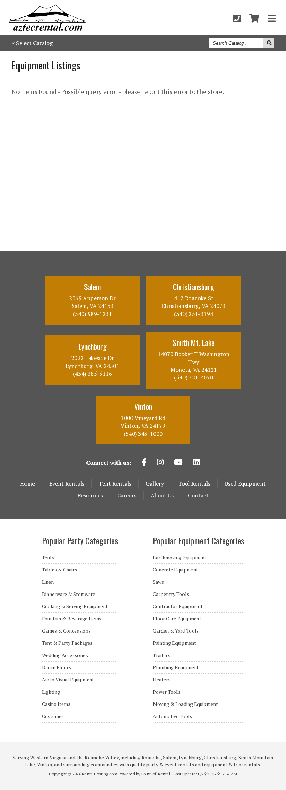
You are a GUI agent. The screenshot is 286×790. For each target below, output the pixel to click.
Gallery (155, 483)
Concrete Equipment (175, 569)
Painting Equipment (174, 643)
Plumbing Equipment (176, 667)
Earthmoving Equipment (179, 557)
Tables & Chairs (59, 569)
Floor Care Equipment (177, 618)
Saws (158, 581)
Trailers (161, 655)
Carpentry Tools (171, 594)
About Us (162, 495)
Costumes (53, 716)
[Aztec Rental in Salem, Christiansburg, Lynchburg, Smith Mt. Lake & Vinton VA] (47, 29)
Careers (126, 495)
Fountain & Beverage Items (71, 618)
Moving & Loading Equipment (185, 704)
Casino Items (56, 704)
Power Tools (166, 691)
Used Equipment (245, 483)
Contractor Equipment (178, 606)
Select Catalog (34, 43)
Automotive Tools (172, 716)
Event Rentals (66, 483)
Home (27, 483)
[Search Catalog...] (268, 43)
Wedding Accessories (65, 655)
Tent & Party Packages (67, 643)
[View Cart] (254, 18)
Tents (48, 557)
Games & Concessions (66, 630)
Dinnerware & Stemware (68, 594)
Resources (90, 495)
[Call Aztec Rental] (237, 18)
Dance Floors (56, 667)
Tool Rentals (194, 483)
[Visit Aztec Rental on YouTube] (178, 463)
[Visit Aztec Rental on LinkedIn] (196, 463)
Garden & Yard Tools (176, 630)
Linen (48, 581)
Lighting (51, 691)
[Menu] (272, 18)
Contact (198, 495)
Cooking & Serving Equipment (75, 606)
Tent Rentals (115, 483)
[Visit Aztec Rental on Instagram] (160, 463)
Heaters (162, 679)
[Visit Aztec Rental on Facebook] (144, 463)
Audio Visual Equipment (68, 679)
